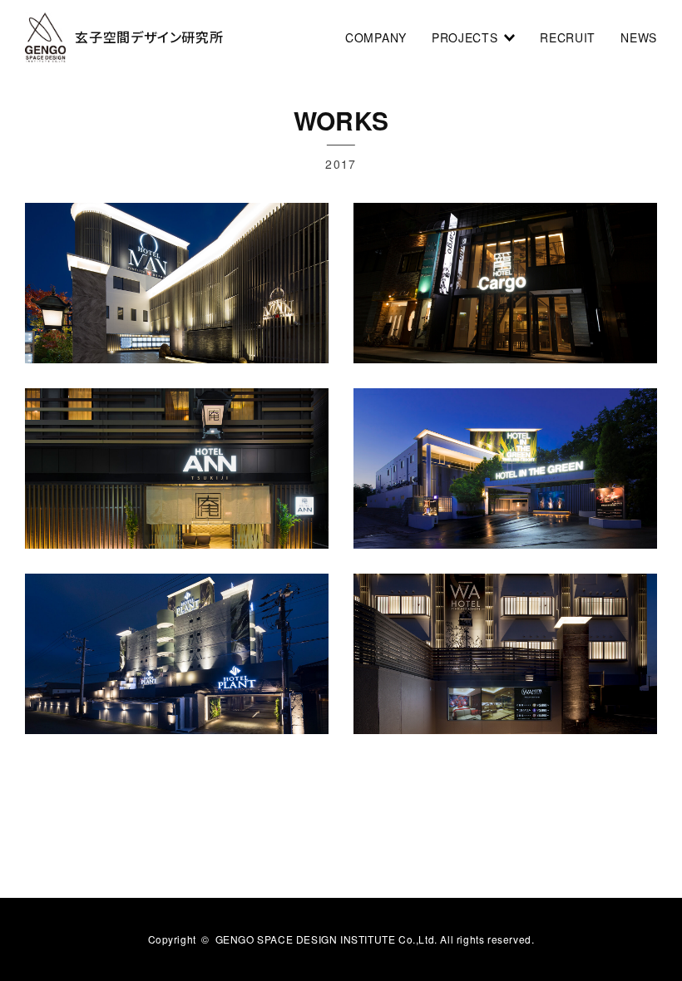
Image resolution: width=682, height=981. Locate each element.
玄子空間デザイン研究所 (149, 37)
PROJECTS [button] (468, 37)
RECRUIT (568, 37)
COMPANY (376, 37)
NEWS (638, 37)
